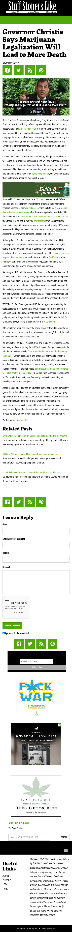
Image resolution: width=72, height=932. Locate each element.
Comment (6, 567)
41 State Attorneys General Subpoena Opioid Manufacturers (30, 454)
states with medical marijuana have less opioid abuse (43, 216)
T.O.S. (5, 888)
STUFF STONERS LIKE (31, 6)
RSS (30, 70)
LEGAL (6, 884)
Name (5, 524)
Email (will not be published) (14, 538)
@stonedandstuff (20, 420)
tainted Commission (27, 128)
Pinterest (41, 70)
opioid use (30, 208)
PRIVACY (7, 880)
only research (40, 221)
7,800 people (54, 257)
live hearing (50, 321)
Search (64, 837)
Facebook (7, 70)
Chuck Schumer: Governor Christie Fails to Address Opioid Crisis (31, 472)
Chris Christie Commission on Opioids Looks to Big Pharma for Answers (35, 436)
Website (6, 553)
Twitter (19, 70)
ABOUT (6, 876)
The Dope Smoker (16, 828)
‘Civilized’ (40, 199)
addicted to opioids (40, 173)
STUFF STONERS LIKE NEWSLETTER (36, 654)
